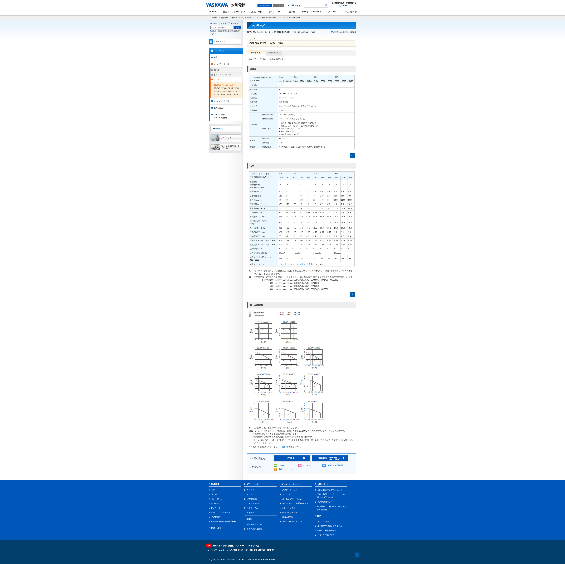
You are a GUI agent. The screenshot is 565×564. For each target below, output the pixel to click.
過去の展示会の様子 (255, 529)
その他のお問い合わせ (326, 502)
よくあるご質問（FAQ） (292, 499)
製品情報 (224, 18)
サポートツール (285, 469)
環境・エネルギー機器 (220, 512)
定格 (264, 59)
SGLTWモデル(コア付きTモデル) (226, 94)
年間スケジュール (254, 524)
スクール (332, 11)
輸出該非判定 (288, 517)
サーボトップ (219, 41)
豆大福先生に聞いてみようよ (329, 526)
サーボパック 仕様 (221, 101)
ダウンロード (275, 11)
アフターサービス (289, 490)
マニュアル (307, 465)
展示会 (292, 11)
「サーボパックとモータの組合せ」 (293, 264)
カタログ (283, 447)
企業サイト (295, 5)
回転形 (217, 70)
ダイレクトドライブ (222, 75)
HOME (212, 11)
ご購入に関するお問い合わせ (329, 490)
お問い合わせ (350, 11)
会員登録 (264, 5)
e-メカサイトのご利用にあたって (233, 550)
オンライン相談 (288, 508)
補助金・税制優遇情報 (326, 530)
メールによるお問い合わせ (344, 32)
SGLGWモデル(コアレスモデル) (225, 85)
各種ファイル (252, 508)
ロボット (215, 490)
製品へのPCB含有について (293, 521)
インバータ (216, 503)
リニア (282, 18)
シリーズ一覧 (246, 18)
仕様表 (253, 59)
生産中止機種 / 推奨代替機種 (223, 521)
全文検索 (234, 23)
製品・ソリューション (234, 11)
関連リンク (272, 550)
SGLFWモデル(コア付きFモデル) (226, 91)
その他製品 (216, 517)
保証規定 (219, 128)
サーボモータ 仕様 (221, 64)
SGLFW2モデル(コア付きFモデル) (226, 88)
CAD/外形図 (252, 499)
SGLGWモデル (295, 18)
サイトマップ (211, 550)
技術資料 (250, 512)
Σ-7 (256, 18)
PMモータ (215, 508)
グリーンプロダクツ (326, 535)
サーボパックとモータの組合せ (220, 116)
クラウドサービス (289, 512)
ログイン (279, 5)
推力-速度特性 (277, 59)
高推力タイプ (275, 52)
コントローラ (217, 499)
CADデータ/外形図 (335, 465)
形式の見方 (218, 108)
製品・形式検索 (219, 23)
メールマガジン (324, 521)
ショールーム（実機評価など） (295, 503)
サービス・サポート (312, 11)
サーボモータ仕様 (269, 18)
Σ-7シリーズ (218, 51)
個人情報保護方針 (257, 550)
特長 (215, 57)
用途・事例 (256, 11)
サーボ (234, 18)
